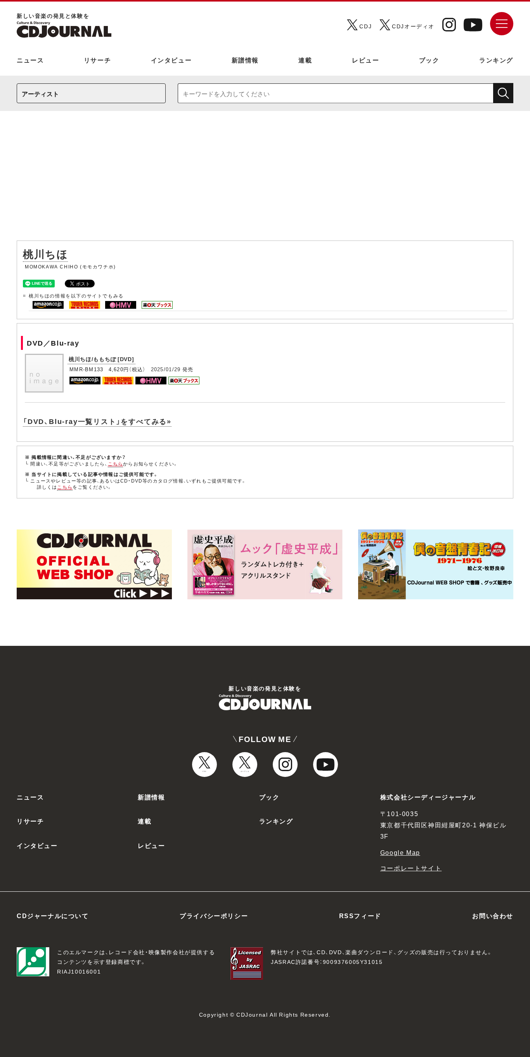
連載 (305, 59)
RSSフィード (360, 915)
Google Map (400, 852)
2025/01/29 (166, 369)
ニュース (30, 59)
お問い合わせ (492, 915)
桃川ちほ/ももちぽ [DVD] (101, 359)
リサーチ (97, 59)
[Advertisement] (265, 179)
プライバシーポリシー (214, 915)
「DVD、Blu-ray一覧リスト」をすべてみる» (97, 421)
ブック (429, 59)
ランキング (496, 59)
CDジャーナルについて (53, 915)
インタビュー (171, 59)
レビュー (365, 59)
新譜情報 (245, 59)
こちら (115, 463)
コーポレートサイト (411, 867)
